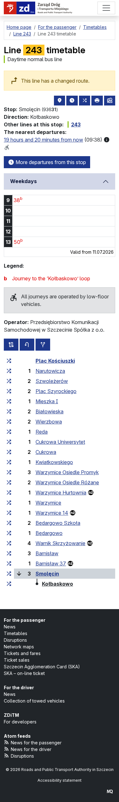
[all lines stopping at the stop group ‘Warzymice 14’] (9, 513)
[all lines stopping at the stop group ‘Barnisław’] (9, 553)
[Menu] (106, 8)
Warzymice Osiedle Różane (67, 482)
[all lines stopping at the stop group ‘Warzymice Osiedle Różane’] (9, 482)
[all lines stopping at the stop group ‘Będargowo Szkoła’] (9, 523)
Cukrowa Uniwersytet (60, 442)
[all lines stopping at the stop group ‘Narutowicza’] (9, 371)
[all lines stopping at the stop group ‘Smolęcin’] (9, 573)
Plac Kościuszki (55, 361)
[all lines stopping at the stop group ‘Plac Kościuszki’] (9, 361)
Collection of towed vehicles (34, 700)
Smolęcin (47, 573)
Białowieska (49, 411)
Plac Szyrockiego (56, 391)
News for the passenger (36, 742)
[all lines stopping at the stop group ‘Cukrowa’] (9, 452)
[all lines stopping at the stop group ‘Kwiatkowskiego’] (9, 462)
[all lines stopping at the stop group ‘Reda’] (9, 432)
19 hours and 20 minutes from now (43, 140)
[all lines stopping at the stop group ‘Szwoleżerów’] (9, 381)
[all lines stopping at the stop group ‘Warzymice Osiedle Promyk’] (9, 472)
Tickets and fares (22, 653)
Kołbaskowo (57, 584)
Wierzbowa (49, 421)
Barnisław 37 (51, 563)
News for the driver (31, 749)
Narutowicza (50, 371)
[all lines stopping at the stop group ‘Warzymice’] (9, 503)
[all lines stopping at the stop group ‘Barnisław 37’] (9, 563)
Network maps (19, 646)
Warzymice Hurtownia (61, 492)
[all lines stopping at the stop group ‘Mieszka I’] (9, 401)
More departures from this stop (50, 162)
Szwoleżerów (52, 381)
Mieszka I (47, 401)
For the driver (19, 687)
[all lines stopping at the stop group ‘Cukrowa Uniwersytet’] (9, 442)
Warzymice (48, 503)
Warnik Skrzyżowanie (60, 543)
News (10, 626)
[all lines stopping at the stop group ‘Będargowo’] (9, 533)
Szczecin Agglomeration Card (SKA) (42, 666)
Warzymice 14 (52, 513)
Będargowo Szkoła (58, 523)
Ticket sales (17, 660)
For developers (20, 721)
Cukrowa (46, 452)
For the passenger (24, 620)
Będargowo (49, 533)
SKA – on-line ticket (24, 673)
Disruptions (15, 640)
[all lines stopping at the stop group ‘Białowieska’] (9, 411)
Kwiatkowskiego (54, 462)
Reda (42, 432)
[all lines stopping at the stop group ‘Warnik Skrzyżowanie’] (9, 543)
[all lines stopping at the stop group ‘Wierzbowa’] (9, 421)
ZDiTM (11, 715)
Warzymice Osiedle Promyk (67, 472)
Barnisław (47, 553)
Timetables (15, 633)
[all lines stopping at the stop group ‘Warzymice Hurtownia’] (9, 492)
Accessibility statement (59, 780)
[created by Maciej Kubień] (110, 791)
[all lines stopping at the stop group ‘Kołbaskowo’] (9, 584)
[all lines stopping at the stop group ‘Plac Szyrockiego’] (9, 391)
